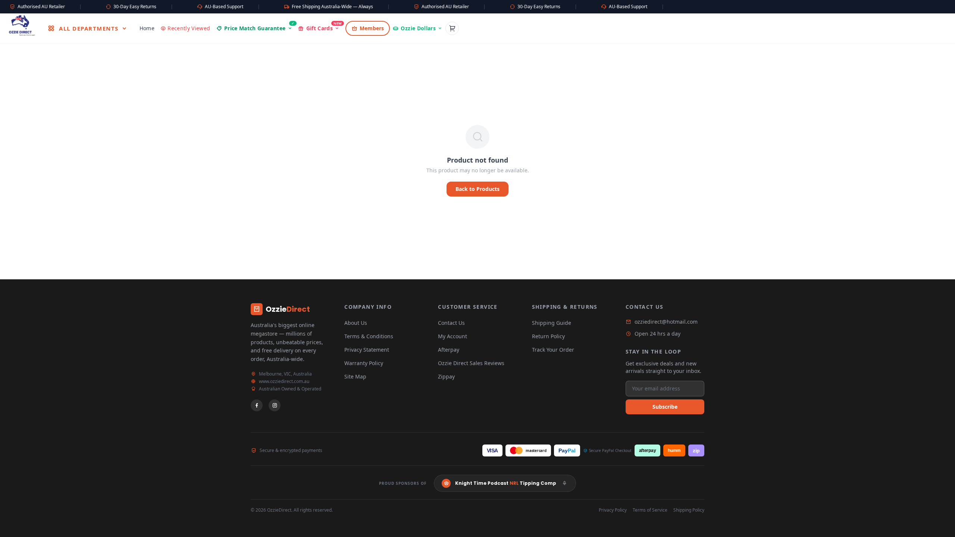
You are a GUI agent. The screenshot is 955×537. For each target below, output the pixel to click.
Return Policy (548, 336)
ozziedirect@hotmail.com (666, 321)
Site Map (355, 376)
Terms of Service (650, 510)
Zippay (446, 376)
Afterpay (448, 349)
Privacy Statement (366, 349)
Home (147, 28)
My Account (452, 336)
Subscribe (664, 406)
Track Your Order (553, 349)
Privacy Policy (613, 510)
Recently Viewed (188, 28)
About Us (355, 322)
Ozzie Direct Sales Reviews (471, 363)
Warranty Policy (363, 363)
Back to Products (477, 188)
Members (372, 28)
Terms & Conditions (368, 336)
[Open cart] (452, 28)
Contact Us (451, 322)
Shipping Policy (688, 510)
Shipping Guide (551, 322)
